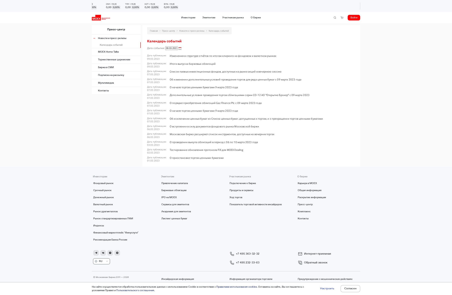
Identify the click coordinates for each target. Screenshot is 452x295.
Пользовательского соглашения (135, 290)
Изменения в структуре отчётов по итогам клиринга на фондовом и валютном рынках (223, 56)
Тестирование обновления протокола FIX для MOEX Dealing (206, 150)
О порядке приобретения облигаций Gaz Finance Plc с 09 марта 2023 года (216, 103)
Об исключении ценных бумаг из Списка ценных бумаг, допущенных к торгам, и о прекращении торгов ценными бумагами (246, 118)
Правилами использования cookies (236, 287)
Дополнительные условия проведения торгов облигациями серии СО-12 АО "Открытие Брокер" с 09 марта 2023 (240, 95)
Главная (154, 30)
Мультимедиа (106, 83)
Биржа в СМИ (106, 67)
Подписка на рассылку (111, 75)
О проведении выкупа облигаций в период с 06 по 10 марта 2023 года (214, 142)
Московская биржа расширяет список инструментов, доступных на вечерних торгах (222, 134)
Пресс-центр (116, 29)
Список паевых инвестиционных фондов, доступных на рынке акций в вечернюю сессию (226, 71)
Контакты (103, 90)
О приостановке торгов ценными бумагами (197, 157)
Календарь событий (111, 45)
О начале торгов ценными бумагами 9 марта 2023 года (204, 87)
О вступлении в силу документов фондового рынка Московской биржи (214, 126)
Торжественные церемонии (114, 59)
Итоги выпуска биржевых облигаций (193, 63)
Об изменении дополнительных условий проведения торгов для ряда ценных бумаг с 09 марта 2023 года (235, 79)
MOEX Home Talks (108, 52)
